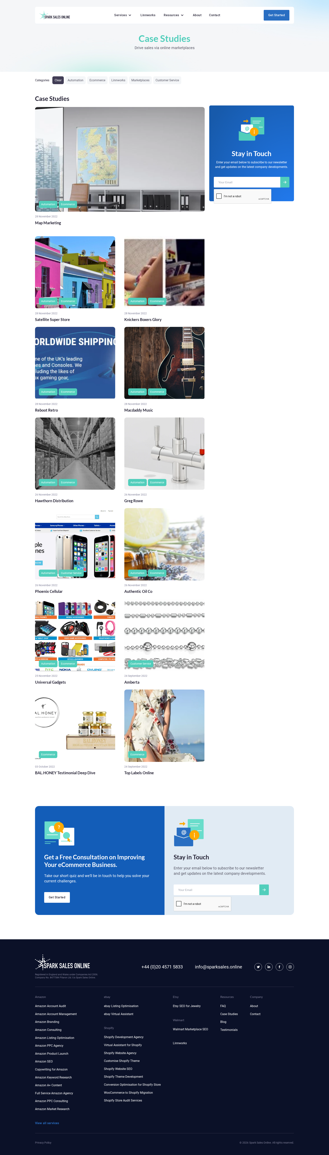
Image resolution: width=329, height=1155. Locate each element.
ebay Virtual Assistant (118, 1014)
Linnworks (148, 15)
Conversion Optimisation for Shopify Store (132, 1084)
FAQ (223, 1006)
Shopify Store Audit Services (123, 1100)
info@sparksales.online (218, 967)
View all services (47, 1123)
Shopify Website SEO (118, 1069)
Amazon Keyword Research (53, 1077)
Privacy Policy (43, 1142)
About (197, 15)
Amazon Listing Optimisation (54, 1038)
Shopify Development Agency (124, 1037)
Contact (214, 15)
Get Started (276, 15)
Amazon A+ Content (48, 1085)
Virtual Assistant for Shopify (123, 1045)
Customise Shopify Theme (122, 1061)
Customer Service (167, 80)
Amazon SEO (44, 1061)
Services (120, 15)
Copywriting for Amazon (51, 1069)
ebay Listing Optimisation (121, 1006)
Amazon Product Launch (51, 1053)
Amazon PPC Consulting (51, 1101)
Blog (223, 1022)
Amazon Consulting (48, 1030)
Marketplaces (140, 80)
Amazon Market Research (52, 1109)
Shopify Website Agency (120, 1053)
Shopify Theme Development (123, 1076)
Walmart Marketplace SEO (190, 1029)
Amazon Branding (47, 1022)
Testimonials (229, 1030)
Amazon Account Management (56, 1014)
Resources (171, 15)
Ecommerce (97, 80)
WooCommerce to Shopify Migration (128, 1092)
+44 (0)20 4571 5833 (162, 967)
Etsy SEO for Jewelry (187, 1006)
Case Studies (229, 1014)
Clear (58, 80)
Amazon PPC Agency (49, 1045)
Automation (75, 80)
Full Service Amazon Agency (54, 1093)
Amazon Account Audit (50, 1006)
